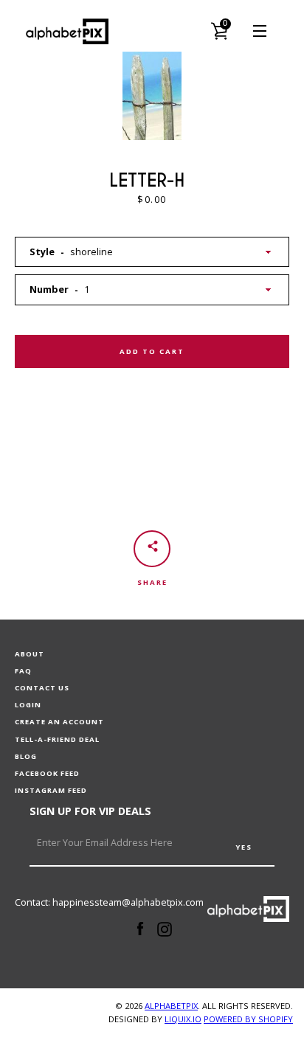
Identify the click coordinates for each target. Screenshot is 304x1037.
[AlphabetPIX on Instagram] (164, 928)
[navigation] (259, 31)
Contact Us (42, 688)
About (29, 654)
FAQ (23, 671)
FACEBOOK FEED (47, 773)
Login (28, 705)
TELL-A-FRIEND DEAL (57, 739)
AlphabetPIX (171, 1005)
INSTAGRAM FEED (51, 790)
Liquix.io (183, 1018)
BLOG (26, 756)
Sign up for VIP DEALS (90, 811)
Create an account (59, 721)
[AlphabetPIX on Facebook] (140, 928)
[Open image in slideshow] (152, 96)
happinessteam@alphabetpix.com (128, 902)
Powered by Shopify (248, 1018)
